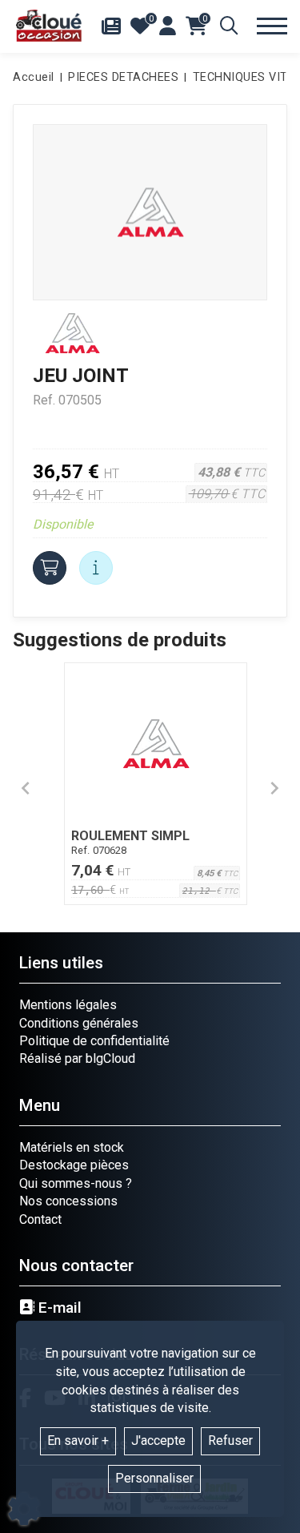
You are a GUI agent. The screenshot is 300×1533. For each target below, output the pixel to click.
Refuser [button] (230, 1440)
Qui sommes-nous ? (75, 1183)
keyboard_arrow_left (25, 788)
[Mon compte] (167, 25)
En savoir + (78, 1440)
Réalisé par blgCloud (77, 1058)
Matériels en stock (71, 1147)
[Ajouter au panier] (49, 568)
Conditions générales (78, 1023)
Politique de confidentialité (94, 1040)
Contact (40, 1219)
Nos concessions (68, 1201)
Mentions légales (68, 1004)
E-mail (58, 1308)
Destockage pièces (74, 1165)
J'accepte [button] (158, 1440)
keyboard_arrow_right (274, 788)
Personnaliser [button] (154, 1478)
